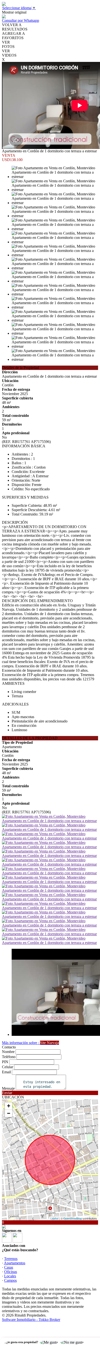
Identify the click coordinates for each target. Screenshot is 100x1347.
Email (6, 1072)
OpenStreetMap (72, 1218)
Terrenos (10, 1259)
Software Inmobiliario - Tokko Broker (31, 1320)
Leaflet (54, 1218)
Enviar (7, 1093)
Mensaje (8, 1088)
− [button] (8, 1113)
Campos (10, 1280)
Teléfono (9, 1057)
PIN (5, 1062)
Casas (8, 1267)
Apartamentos (14, 1263)
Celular (7, 1067)
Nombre (8, 1052)
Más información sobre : (30, 1043)
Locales (10, 1276)
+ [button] (8, 1106)
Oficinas (10, 1272)
